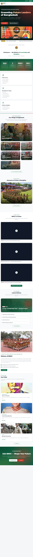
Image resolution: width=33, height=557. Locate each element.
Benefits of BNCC (5, 80)
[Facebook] (25, 0)
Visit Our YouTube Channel (17, 285)
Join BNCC (5, 23)
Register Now (13, 460)
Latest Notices (5, 109)
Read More (3, 400)
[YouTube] (27, 0)
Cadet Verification (14, 23)
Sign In (21, 460)
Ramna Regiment (5, 93)
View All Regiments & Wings (17, 171)
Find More (17, 443)
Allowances (4, 83)
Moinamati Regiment (6, 96)
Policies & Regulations (6, 108)
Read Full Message (6, 36)
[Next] (19, 38)
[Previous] (14, 38)
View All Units (5, 97)
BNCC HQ (4, 92)
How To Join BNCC (6, 79)
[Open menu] (31, 4)
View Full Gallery (17, 205)
